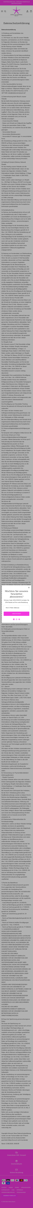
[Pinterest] (19, 619)
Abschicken (16, 614)
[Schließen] (29, 588)
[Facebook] (14, 619)
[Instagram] (16, 619)
